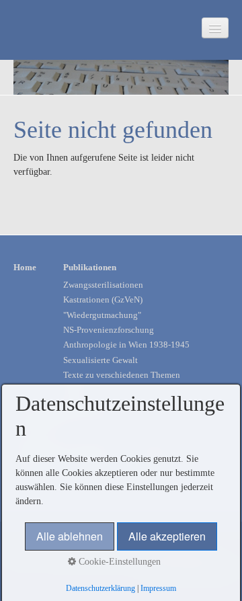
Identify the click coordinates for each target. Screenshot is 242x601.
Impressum (158, 588)
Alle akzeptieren (167, 536)
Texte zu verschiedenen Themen (121, 375)
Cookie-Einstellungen (118, 562)
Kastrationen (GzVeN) (103, 300)
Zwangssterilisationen (103, 285)
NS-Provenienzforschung (108, 330)
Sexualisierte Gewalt (100, 360)
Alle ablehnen (69, 536)
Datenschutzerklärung (100, 588)
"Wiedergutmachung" (102, 315)
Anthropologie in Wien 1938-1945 (126, 345)
